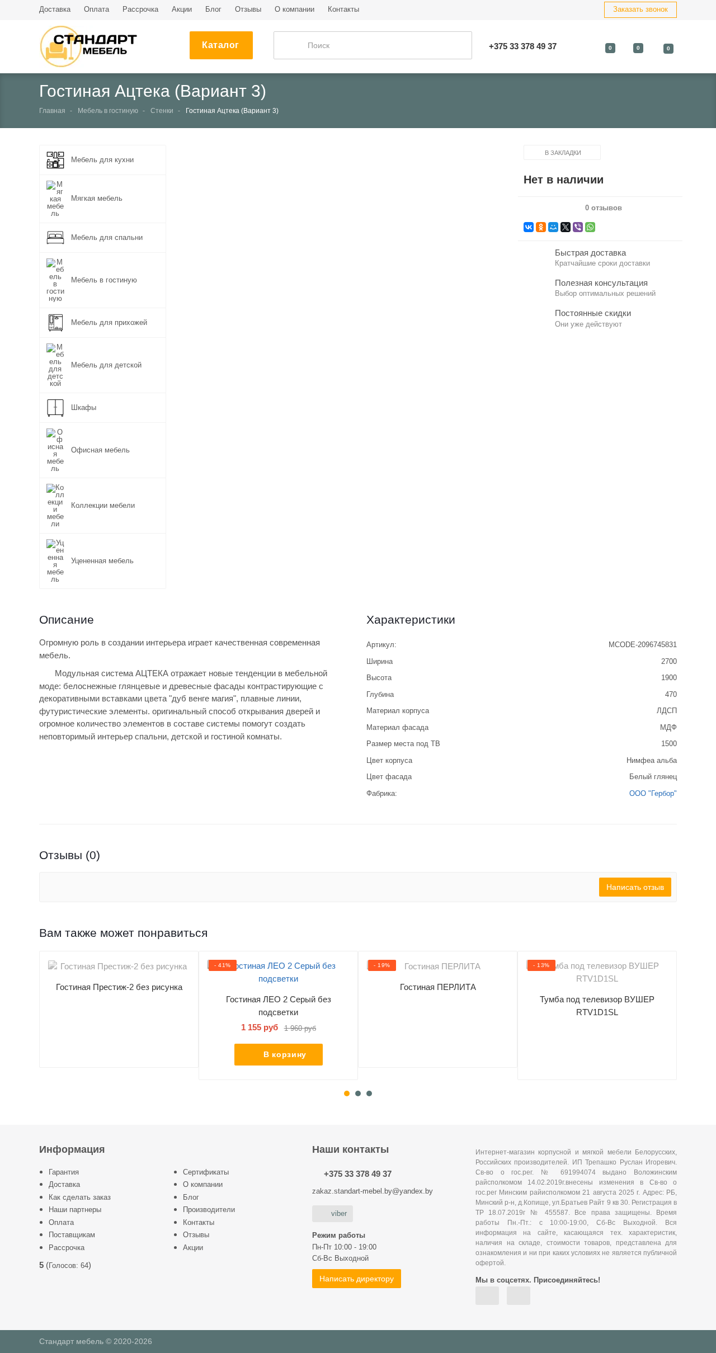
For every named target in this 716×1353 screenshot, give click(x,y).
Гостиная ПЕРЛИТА (438, 987)
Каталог (220, 45)
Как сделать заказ (80, 1197)
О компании (294, 9)
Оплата (96, 9)
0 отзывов (603, 208)
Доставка (54, 9)
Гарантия (64, 1172)
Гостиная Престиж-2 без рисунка (119, 987)
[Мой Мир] (553, 227)
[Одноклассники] (541, 227)
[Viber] (578, 227)
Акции (182, 9)
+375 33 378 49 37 (358, 1173)
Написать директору (356, 1278)
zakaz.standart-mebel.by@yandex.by (372, 1191)
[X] (565, 227)
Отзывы (248, 9)
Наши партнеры (75, 1209)
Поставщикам (72, 1235)
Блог (213, 9)
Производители (209, 1209)
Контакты (343, 9)
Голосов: (68, 1265)
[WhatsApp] (590, 227)
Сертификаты (206, 1172)
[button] (344, 277)
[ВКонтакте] (529, 227)
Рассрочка (140, 9)
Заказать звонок (640, 9)
